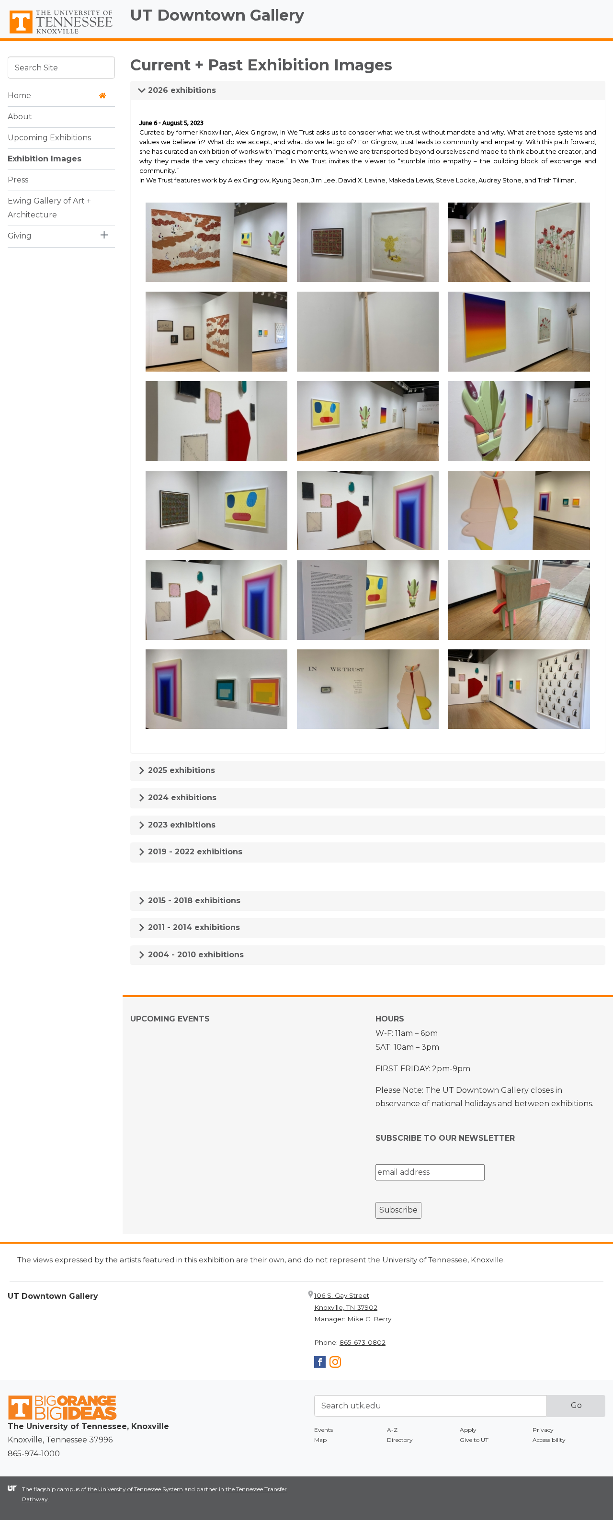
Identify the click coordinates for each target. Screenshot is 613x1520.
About (20, 116)
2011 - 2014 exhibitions (193, 927)
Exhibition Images (44, 158)
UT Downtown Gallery (217, 15)
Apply (468, 1429)
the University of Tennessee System (135, 1489)
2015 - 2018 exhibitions (193, 900)
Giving (20, 235)
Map (320, 1439)
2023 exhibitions (181, 824)
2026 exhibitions (181, 90)
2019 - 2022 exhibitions (194, 851)
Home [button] (19, 95)
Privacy (543, 1429)
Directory (400, 1439)
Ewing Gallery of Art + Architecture (49, 207)
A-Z (392, 1429)
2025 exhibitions (180, 770)
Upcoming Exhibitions (49, 137)
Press (18, 179)
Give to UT (474, 1439)
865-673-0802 (363, 1342)
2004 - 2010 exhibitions (195, 954)
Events (323, 1429)
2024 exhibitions (181, 797)
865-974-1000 (34, 1453)
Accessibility (549, 1439)
